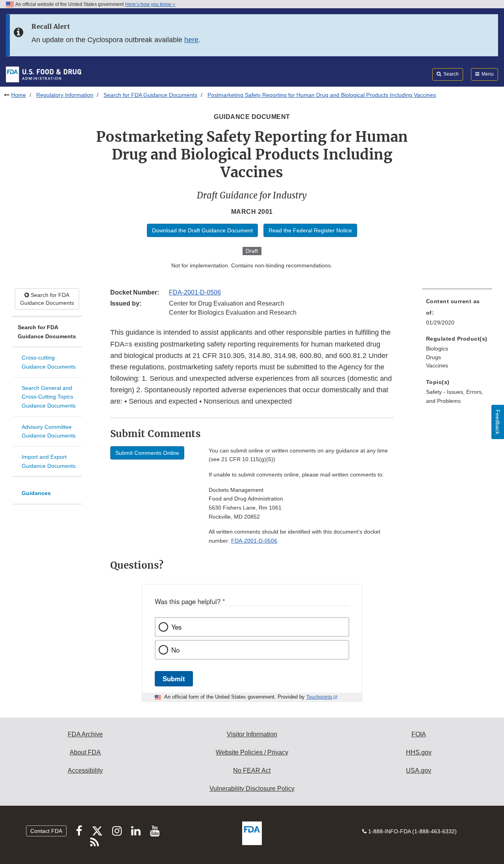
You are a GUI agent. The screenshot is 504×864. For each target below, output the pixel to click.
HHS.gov (419, 752)
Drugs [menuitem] (433, 357)
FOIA (418, 734)
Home (18, 95)
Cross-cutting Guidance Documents (49, 362)
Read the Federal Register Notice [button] (310, 230)
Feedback (498, 422)
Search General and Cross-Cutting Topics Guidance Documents (49, 397)
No (175, 649)
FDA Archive (85, 734)
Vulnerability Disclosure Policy (252, 788)
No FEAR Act (252, 770)
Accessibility (85, 770)
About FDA (85, 752)
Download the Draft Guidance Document (202, 230)
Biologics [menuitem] (437, 348)
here (191, 40)
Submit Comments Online (147, 453)
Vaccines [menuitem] (437, 365)
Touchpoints (319, 697)
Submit (174, 678)
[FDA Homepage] (43, 74)
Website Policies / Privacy (252, 752)
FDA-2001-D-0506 (195, 292)
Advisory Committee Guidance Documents (49, 431)
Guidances (36, 493)
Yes (176, 627)
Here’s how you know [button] (148, 4)
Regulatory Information (64, 95)
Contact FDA (46, 831)
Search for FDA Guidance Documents (150, 95)
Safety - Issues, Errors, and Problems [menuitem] (454, 396)
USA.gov (418, 770)
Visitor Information (252, 734)
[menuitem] (457, 314)
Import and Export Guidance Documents (49, 461)
